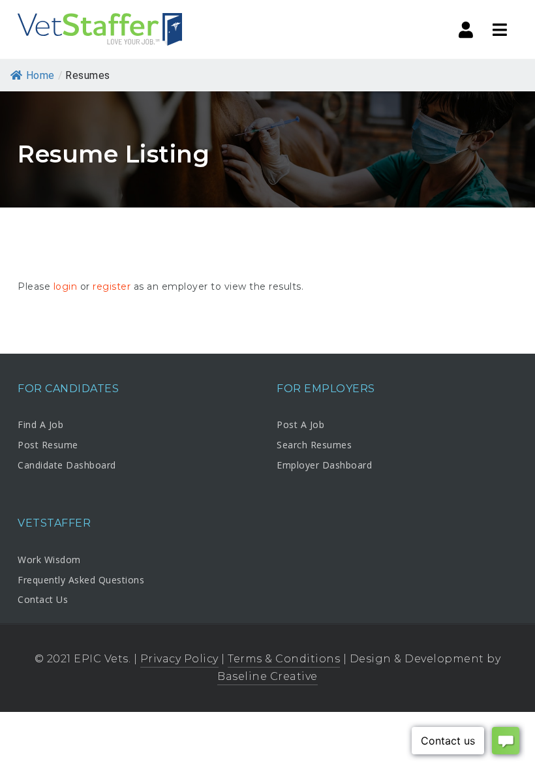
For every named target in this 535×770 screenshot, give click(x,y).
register (111, 286)
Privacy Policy (179, 659)
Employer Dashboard (324, 465)
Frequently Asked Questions (81, 580)
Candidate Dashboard (67, 465)
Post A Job (300, 424)
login (66, 286)
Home (40, 75)
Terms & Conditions (284, 659)
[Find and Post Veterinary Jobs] (99, 29)
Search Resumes (314, 445)
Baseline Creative (267, 676)
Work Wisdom (49, 559)
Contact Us (43, 599)
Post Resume (48, 445)
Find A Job (40, 424)
